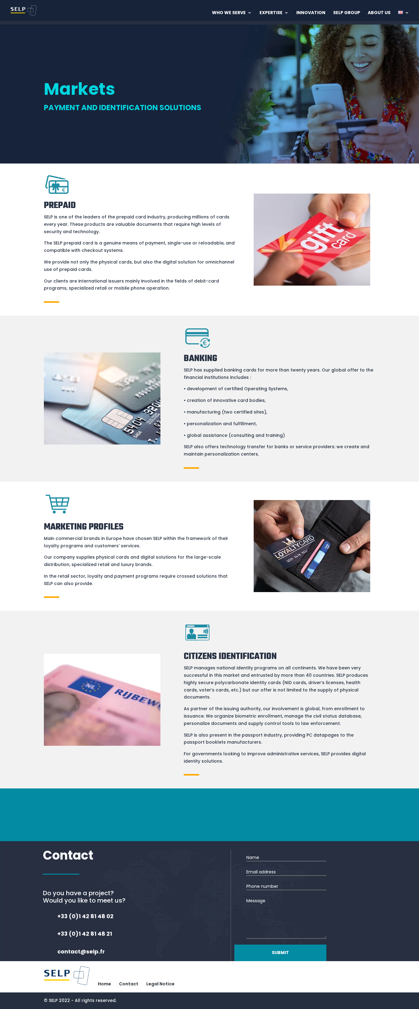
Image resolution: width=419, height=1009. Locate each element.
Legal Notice (160, 984)
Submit (280, 952)
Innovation (310, 13)
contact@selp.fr (250, 819)
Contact (128, 984)
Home (104, 984)
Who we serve (229, 13)
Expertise (271, 13)
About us (379, 13)
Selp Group (346, 13)
